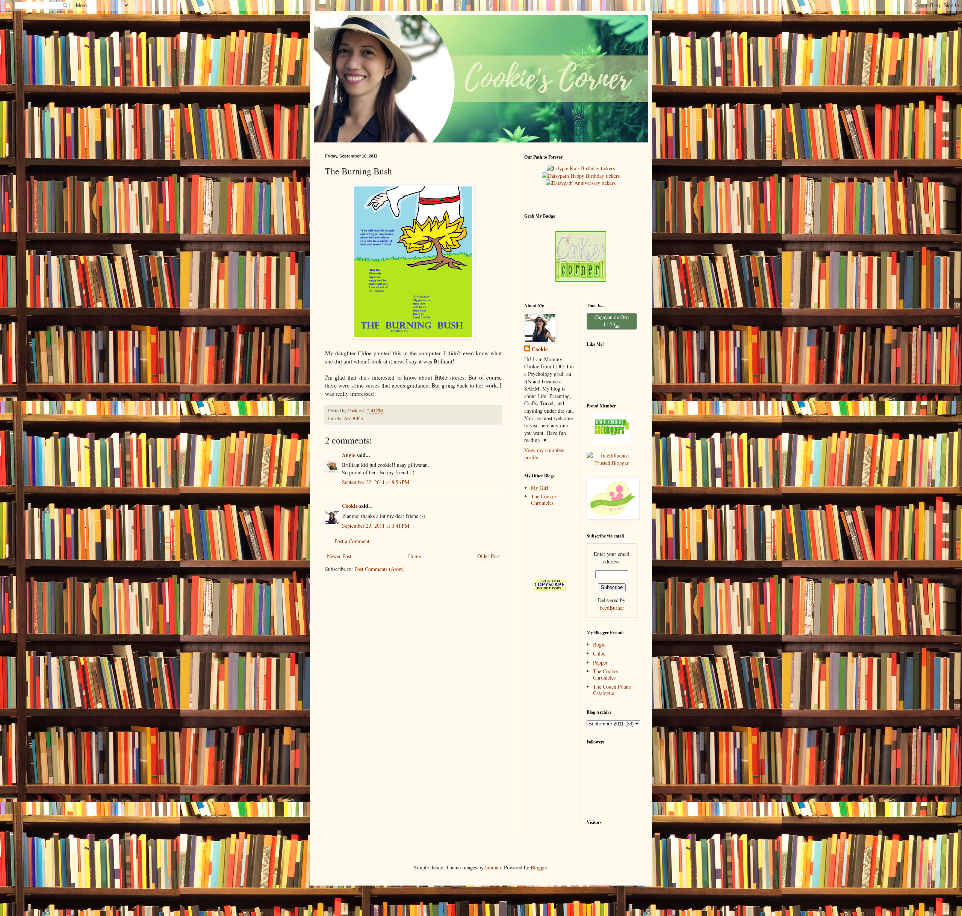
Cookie (350, 506)
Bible (357, 418)
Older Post (488, 556)
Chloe (599, 653)
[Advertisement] (547, 542)
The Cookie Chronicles (543, 499)
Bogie (599, 644)
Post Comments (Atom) (379, 568)
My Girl (539, 487)
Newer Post (339, 556)
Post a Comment (351, 541)
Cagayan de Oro (611, 317)
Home (414, 556)
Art (347, 418)
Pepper (600, 662)
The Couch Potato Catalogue (612, 689)
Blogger (539, 867)
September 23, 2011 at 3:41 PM (375, 525)
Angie (348, 455)
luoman (493, 867)
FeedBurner (611, 607)
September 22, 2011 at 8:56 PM (375, 482)
